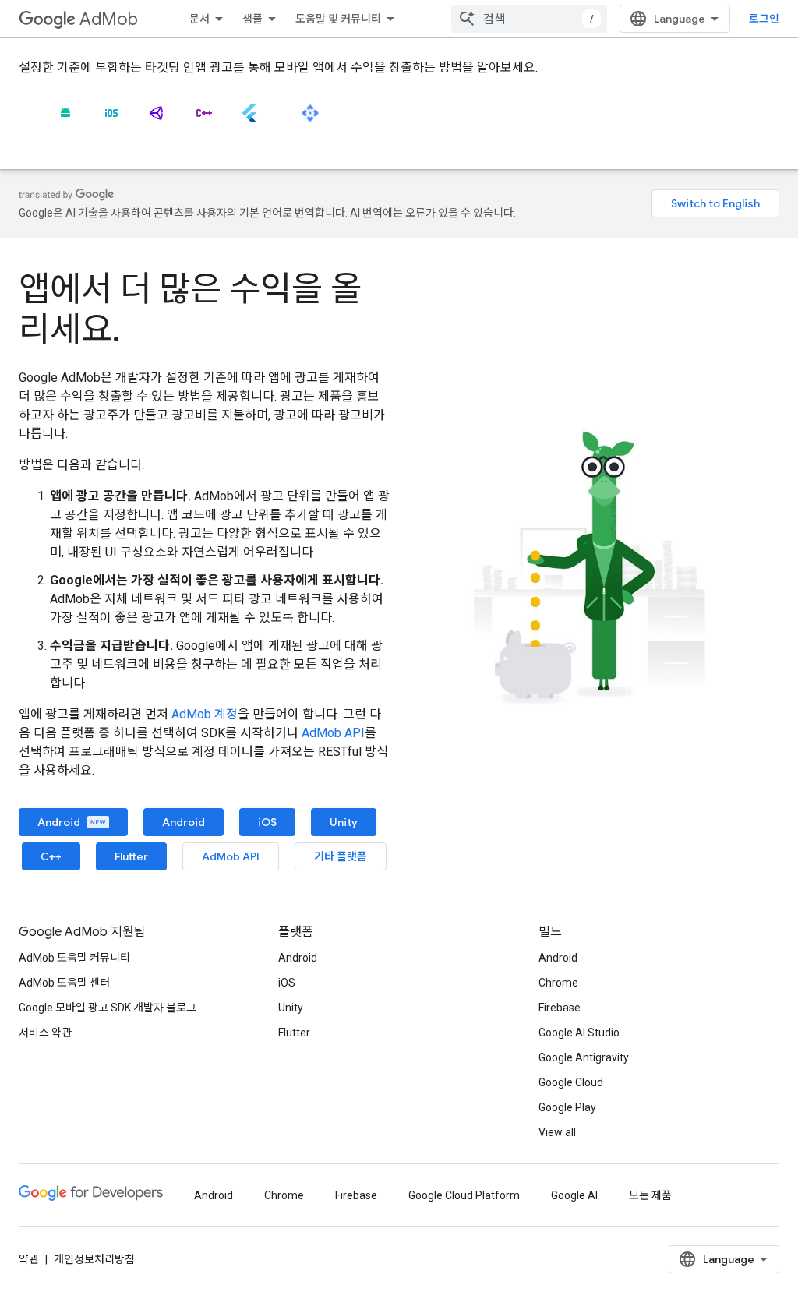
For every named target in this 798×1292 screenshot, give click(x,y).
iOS (267, 822)
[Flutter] (249, 119)
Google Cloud (570, 1082)
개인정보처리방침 (94, 1259)
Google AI (574, 1195)
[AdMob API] (310, 119)
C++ (51, 856)
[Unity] (157, 119)
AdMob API (333, 732)
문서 (199, 19)
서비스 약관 (45, 1032)
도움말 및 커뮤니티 (338, 19)
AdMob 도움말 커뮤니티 (74, 957)
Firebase (559, 1007)
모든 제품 (650, 1195)
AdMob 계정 (204, 714)
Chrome (558, 982)
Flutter (131, 856)
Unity (344, 822)
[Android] (65, 119)
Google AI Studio (579, 1032)
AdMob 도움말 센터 (64, 982)
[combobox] (529, 19)
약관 (29, 1259)
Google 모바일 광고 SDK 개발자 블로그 (107, 1007)
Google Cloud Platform (464, 1195)
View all (557, 1132)
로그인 (764, 18)
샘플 (252, 19)
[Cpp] (203, 119)
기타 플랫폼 (340, 856)
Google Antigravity (583, 1057)
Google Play (567, 1107)
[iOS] (111, 119)
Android (60, 822)
